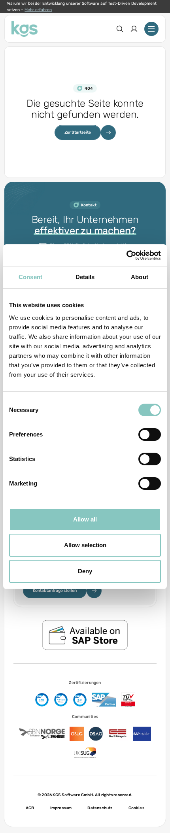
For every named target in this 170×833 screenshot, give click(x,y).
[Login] (134, 29)
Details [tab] (85, 277)
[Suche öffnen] (120, 29)
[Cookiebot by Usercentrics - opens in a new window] (126, 255)
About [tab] (139, 277)
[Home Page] (24, 29)
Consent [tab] (30, 277)
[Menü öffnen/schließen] (151, 29)
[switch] (149, 434)
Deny (85, 571)
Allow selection (85, 545)
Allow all (85, 519)
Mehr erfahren (38, 9)
